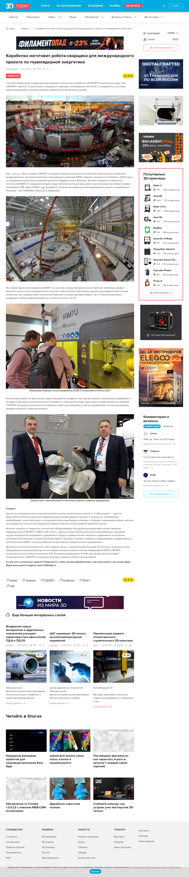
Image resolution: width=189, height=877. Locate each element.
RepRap (157, 228)
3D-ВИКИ (114, 5)
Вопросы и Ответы (124, 17)
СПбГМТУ (49, 580)
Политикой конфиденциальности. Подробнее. (156, 867)
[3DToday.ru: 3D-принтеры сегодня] (17, 7)
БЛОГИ (45, 5)
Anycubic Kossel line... (165, 259)
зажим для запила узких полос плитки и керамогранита (67, 759)
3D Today (10, 28)
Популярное (33, 17)
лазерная (30, 580)
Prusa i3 (157, 280)
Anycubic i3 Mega (162, 238)
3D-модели (48, 842)
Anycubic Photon (162, 270)
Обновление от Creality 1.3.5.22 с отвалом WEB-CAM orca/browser (26, 807)
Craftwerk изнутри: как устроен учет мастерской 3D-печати (113, 807)
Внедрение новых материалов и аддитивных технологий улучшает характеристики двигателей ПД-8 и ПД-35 (26, 633)
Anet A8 (157, 196)
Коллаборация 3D (96, 645)
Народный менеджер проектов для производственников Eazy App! (24, 761)
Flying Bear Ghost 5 (164, 249)
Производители (50, 857)
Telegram (118, 842)
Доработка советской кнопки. (65, 805)
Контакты (144, 830)
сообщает (15, 173)
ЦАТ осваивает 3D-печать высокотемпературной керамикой (68, 637)
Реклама (22, 46)
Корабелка (68, 580)
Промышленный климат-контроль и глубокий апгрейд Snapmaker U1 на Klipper (160, 464)
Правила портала (15, 847)
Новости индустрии (88, 836)
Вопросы (168, 426)
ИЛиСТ (86, 580)
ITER (12, 586)
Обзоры (82, 852)
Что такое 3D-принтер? (163, 335)
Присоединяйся (162, 47)
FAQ (8, 857)
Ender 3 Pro (159, 206)
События (82, 847)
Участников (153, 33)
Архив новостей (86, 857)
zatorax (153, 433)
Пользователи (13, 852)
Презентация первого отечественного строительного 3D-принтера (113, 637)
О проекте (11, 836)
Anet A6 (157, 217)
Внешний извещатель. (154, 485)
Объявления (94, 17)
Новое (54, 17)
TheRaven (154, 451)
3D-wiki (46, 852)
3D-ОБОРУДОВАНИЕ (68, 5)
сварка (13, 580)
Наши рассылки (122, 847)
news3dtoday (12, 69)
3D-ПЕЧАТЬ (133, 5)
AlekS (152, 475)
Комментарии (152, 426)
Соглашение (12, 842)
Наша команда (146, 841)
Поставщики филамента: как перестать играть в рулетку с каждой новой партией (111, 761)
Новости (13, 17)
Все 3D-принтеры (159, 292)
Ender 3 (157, 185)
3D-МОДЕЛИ (95, 5)
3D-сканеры (48, 847)
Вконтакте (119, 836)
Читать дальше (14, 703)
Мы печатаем (154, 17)
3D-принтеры (49, 836)
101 (130, 645)
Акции (73, 17)
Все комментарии (159, 493)
